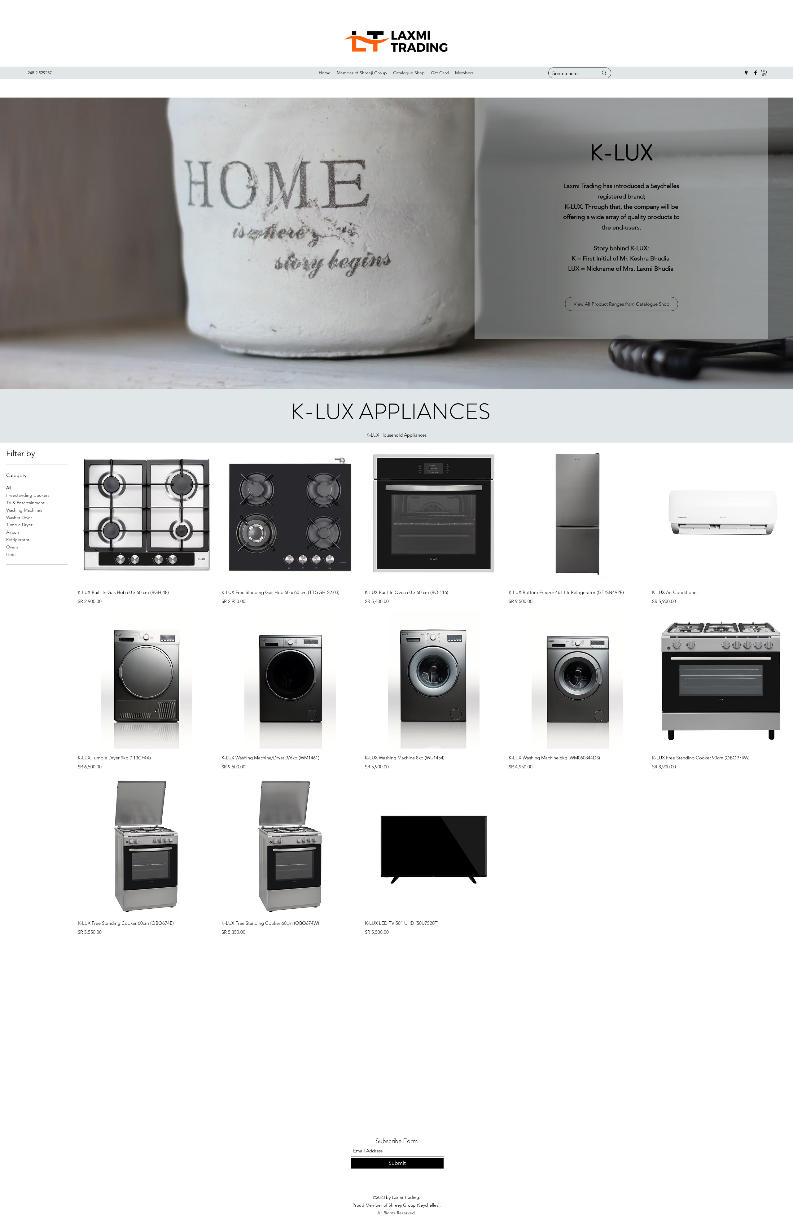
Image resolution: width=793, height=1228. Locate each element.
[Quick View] (146, 514)
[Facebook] (755, 73)
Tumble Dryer (19, 524)
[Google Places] (746, 73)
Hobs (11, 554)
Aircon (12, 532)
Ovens (12, 547)
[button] (764, 73)
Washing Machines (24, 510)
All (8, 488)
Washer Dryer (19, 517)
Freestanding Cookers (28, 495)
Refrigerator (17, 539)
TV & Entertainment (25, 502)
